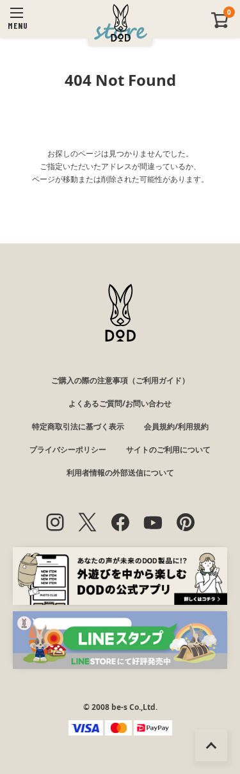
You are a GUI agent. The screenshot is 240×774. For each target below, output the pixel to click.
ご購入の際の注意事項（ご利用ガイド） (120, 380)
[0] (220, 25)
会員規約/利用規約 (176, 426)
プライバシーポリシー (67, 449)
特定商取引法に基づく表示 (78, 426)
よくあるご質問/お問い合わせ (120, 403)
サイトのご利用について (168, 449)
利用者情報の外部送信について (120, 472)
